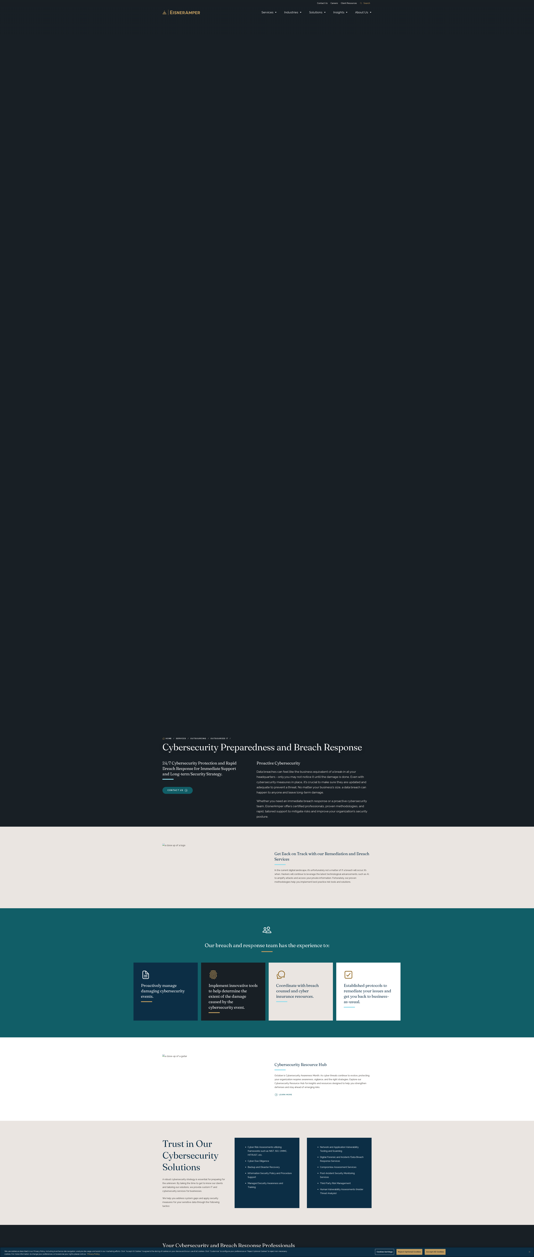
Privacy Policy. (93, 1254)
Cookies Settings (385, 1252)
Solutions (315, 12)
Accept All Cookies (435, 1252)
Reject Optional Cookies (409, 1252)
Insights (338, 12)
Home (169, 738)
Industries (291, 12)
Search (367, 3)
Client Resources (349, 3)
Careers (334, 3)
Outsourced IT (219, 738)
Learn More (285, 1095)
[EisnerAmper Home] (181, 12)
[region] (267, 1252)
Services (267, 12)
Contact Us (322, 3)
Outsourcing (198, 738)
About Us (361, 12)
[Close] (529, 1252)
